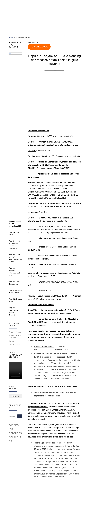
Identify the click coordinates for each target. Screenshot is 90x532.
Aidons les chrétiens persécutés (15, 432)
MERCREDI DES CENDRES (15, 336)
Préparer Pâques (15, 332)
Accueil (11, 37)
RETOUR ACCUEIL (39, 46)
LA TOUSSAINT (14, 344)
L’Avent (11, 341)
